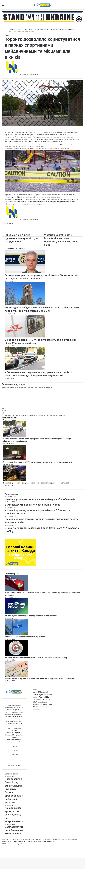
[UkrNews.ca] (42, 4)
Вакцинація (44, 692)
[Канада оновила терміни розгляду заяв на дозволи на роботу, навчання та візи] (16, 676)
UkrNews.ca (24, 74)
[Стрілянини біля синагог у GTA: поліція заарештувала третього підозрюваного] (14, 459)
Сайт (3, 413)
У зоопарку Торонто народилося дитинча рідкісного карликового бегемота (36, 483)
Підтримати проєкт (14, 765)
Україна (43, 704)
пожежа (36, 706)
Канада (18, 29)
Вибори (35, 694)
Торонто (32, 29)
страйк (41, 706)
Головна (11, 29)
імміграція (36, 709)
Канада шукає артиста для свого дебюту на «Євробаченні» (31, 616)
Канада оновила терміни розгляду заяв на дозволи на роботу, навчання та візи (39, 678)
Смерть (44, 702)
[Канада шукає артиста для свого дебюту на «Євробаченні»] (16, 613)
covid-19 (36, 692)
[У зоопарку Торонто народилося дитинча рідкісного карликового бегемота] (14, 480)
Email (4, 411)
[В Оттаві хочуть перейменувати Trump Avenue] (16, 634)
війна (50, 704)
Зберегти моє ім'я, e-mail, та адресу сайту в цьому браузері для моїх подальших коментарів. (34, 415)
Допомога (35, 697)
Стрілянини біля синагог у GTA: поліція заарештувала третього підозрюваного (37, 462)
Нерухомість (37, 700)
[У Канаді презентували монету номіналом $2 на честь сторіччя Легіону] (16, 655)
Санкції (40, 702)
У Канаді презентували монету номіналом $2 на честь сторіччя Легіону (36, 658)
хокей (45, 706)
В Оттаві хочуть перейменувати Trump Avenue (25, 637)
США (35, 702)
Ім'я (3, 408)
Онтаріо (24, 29)
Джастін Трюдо (45, 694)
